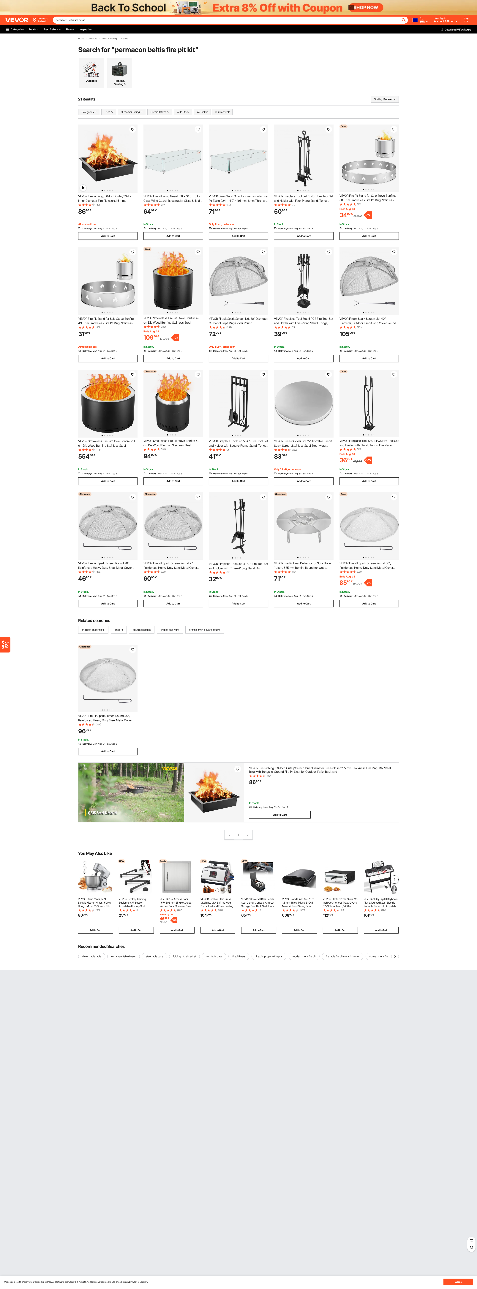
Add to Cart (108, 235)
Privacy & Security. (139, 1281)
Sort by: (378, 99)
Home (81, 38)
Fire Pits (124, 38)
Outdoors (92, 38)
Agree (458, 1281)
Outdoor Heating (109, 38)
